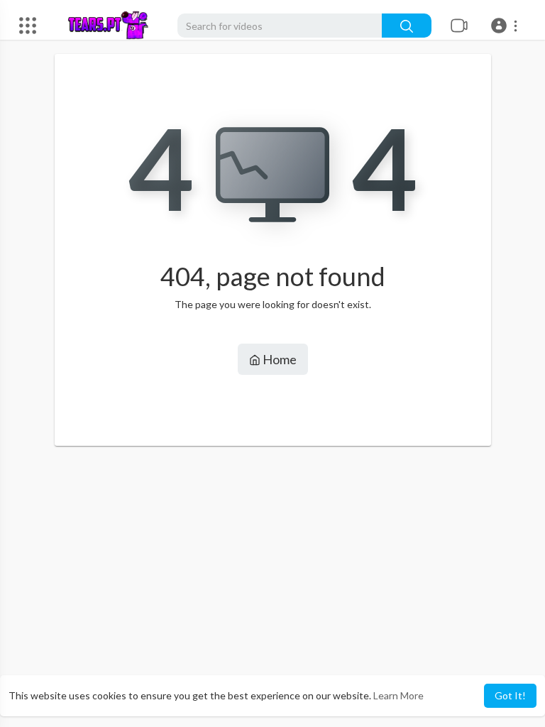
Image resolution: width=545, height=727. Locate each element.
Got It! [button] (510, 695)
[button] (506, 25)
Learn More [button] (398, 695)
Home (278, 359)
